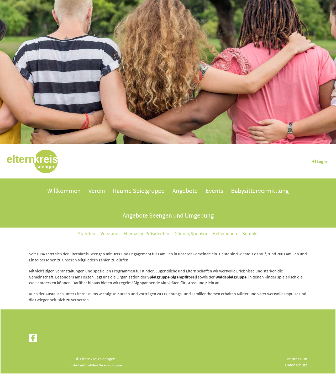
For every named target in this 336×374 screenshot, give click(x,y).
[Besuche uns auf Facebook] (33, 339)
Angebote (185, 191)
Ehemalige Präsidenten (146, 233)
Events (214, 191)
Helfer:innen (225, 233)
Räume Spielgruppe (139, 191)
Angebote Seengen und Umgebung (168, 215)
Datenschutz (296, 364)
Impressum (297, 358)
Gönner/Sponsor (191, 233)
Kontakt (250, 233)
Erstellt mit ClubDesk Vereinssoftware (96, 365)
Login (322, 161)
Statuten (86, 233)
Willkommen (64, 191)
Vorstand (109, 233)
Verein (96, 191)
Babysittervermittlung (260, 191)
